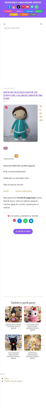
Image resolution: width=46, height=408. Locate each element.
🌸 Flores (39, 11)
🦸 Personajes (29, 11)
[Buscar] (41, 24)
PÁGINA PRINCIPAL (24, 191)
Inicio (6, 378)
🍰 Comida (14, 14)
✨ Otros (33, 14)
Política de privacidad (13, 381)
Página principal (12, 28)
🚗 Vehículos (23, 14)
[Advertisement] (23, 59)
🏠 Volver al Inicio (23, 231)
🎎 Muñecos (18, 11)
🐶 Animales (8, 11)
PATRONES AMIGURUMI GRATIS (23, 2)
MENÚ (6, 191)
